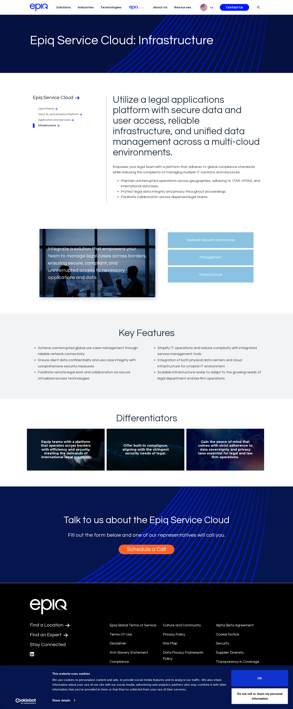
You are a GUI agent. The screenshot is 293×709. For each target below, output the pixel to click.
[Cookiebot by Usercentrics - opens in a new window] (25, 701)
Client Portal (46, 108)
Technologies (111, 7)
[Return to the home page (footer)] (39, 7)
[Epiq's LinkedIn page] (32, 654)
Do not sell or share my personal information (259, 696)
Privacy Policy (174, 634)
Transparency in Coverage (237, 662)
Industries (86, 7)
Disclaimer (118, 643)
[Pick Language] (206, 7)
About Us (160, 7)
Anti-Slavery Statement (129, 652)
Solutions (63, 7)
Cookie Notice (227, 634)
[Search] (258, 7)
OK (260, 678)
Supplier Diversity (230, 652)
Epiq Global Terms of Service (133, 625)
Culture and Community (182, 625)
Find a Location (47, 625)
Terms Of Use (121, 634)
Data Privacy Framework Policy (183, 656)
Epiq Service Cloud (53, 97)
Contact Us (234, 7)
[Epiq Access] (137, 7)
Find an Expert (46, 634)
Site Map (170, 643)
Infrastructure (47, 125)
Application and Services (54, 120)
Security (222, 643)
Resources (182, 7)
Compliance (119, 662)
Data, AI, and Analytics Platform (58, 114)
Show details (61, 700)
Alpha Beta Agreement (235, 625)
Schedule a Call (146, 549)
